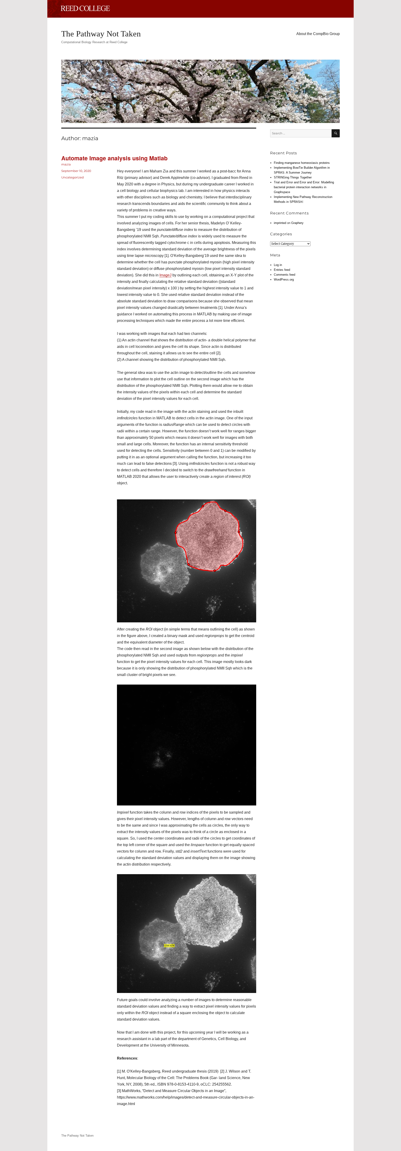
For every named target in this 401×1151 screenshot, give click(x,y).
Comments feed (284, 274)
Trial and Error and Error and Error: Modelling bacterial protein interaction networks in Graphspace (304, 187)
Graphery (297, 223)
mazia (66, 164)
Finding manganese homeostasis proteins (302, 163)
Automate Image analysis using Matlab (114, 158)
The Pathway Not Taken (101, 33)
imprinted (280, 223)
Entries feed (282, 270)
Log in (278, 265)
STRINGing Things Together (293, 177)
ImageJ (165, 275)
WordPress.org (284, 279)
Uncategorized (72, 177)
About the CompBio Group (318, 34)
